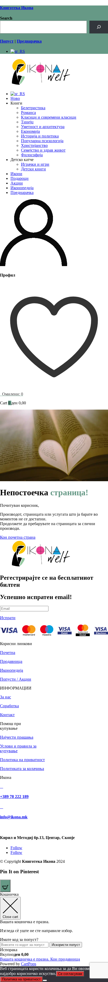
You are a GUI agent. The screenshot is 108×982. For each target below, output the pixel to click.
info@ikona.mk (14, 817)
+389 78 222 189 (14, 796)
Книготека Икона (16, 7)
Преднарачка (22, 192)
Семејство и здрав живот (43, 150)
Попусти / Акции (15, 679)
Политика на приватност (22, 759)
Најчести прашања (16, 737)
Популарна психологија (42, 141)
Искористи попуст (66, 945)
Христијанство (34, 145)
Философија (32, 155)
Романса (28, 112)
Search (6, 18)
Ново (15, 98)
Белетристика (33, 108)
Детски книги (33, 169)
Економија (30, 131)
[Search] (98, 27)
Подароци (19, 178)
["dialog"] (54, 929)
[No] (45, 980)
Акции (16, 183)
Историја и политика (40, 136)
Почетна (7, 652)
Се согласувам (70, 974)
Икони (16, 173)
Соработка (9, 706)
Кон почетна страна (17, 537)
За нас (5, 697)
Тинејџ (27, 122)
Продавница (11, 661)
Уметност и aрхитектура (42, 126)
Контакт (7, 715)
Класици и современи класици (48, 117)
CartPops (28, 964)
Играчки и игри (35, 164)
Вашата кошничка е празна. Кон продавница (40, 959)
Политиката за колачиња (22, 768)
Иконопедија (22, 188)
